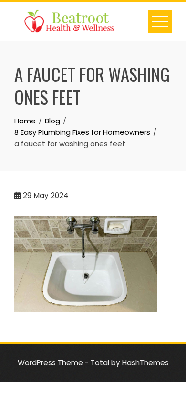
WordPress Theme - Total (63, 363)
